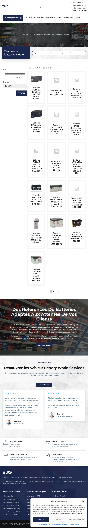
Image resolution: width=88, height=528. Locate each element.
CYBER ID (20, 525)
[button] (84, 501)
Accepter (40, 519)
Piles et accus (75, 17)
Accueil (72, 3)
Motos (33, 17)
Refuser (58, 519)
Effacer (21, 93)
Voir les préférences (76, 519)
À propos (80, 3)
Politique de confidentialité (60, 524)
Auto (28, 17)
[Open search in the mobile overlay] (40, 7)
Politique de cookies (45, 524)
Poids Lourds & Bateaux (45, 17)
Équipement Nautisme (61, 17)
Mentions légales (74, 524)
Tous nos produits (11, 18)
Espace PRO (77, 5)
